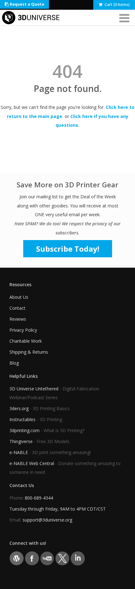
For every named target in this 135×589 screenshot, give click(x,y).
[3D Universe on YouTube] (47, 558)
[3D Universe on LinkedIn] (78, 558)
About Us (18, 297)
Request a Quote (26, 4)
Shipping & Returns (28, 352)
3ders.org (19, 408)
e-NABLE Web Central (31, 463)
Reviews (17, 319)
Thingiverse (21, 441)
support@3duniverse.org (47, 520)
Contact (17, 308)
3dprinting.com (24, 430)
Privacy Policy (23, 330)
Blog (14, 363)
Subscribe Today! (67, 249)
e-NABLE (18, 452)
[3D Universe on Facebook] (32, 558)
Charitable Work (25, 341)
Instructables (22, 419)
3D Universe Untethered (33, 389)
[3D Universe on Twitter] (62, 558)
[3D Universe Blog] (16, 558)
